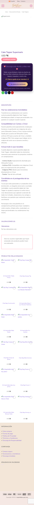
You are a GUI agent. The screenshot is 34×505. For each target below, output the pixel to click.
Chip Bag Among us (25, 412)
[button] (2, 5)
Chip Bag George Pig (25, 276)
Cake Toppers (25, 12)
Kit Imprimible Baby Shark (8, 331)
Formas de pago (8, 434)
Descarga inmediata (9, 456)
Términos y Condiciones (10, 438)
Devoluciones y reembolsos (11, 454)
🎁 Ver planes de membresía (17, 84)
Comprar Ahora (9, 59)
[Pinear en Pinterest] (12, 92)
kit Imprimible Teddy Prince (8, 276)
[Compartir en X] (9, 92)
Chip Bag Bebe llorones (25, 358)
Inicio (6, 12)
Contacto (23, 1)
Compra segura (7, 451)
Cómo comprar (7, 431)
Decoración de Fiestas (14, 12)
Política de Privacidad (9, 436)
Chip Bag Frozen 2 (25, 385)
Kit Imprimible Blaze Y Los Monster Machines (25, 304)
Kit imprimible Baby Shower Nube (8, 413)
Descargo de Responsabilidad (12, 440)
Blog (18, 1)
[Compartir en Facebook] (6, 92)
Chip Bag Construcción (9, 303)
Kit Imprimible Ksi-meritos (25, 331)
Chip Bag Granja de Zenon (9, 358)
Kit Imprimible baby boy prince (8, 385)
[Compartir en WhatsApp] (2, 92)
